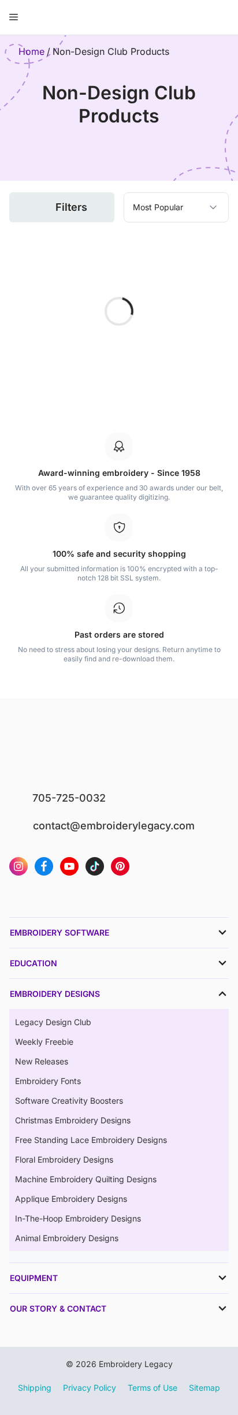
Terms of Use (152, 1387)
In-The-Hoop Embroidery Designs (78, 1218)
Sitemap (204, 1387)
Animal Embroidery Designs (66, 1238)
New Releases (41, 1061)
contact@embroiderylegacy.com (114, 826)
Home (31, 51)
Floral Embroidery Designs (64, 1159)
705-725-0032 (69, 798)
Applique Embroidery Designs (71, 1199)
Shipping (34, 1387)
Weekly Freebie (44, 1042)
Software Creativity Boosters (69, 1100)
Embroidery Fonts (48, 1081)
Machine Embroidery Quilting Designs (86, 1179)
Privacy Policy (89, 1387)
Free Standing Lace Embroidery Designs (91, 1140)
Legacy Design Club (53, 1022)
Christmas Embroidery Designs (73, 1120)
